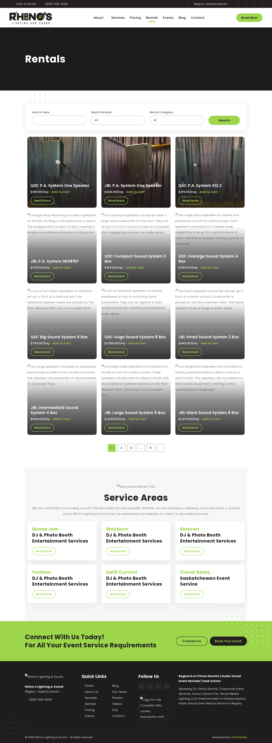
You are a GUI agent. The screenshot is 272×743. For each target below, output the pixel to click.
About (98, 17)
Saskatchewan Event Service (205, 578)
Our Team (119, 692)
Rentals (152, 17)
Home (89, 686)
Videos (117, 704)
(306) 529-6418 (56, 4)
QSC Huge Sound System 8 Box (135, 337)
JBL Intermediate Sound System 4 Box (54, 410)
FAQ (115, 710)
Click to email (25, 4)
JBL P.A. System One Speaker (133, 185)
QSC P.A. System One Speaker (60, 185)
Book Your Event (228, 641)
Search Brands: (101, 112)
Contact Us (191, 641)
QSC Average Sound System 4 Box (208, 259)
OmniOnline (239, 737)
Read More (44, 551)
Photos (117, 698)
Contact (197, 17)
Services (118, 17)
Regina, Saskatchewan (210, 4)
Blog (182, 17)
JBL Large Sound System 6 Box (135, 412)
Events (168, 17)
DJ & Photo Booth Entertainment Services (60, 535)
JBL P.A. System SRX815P (55, 261)
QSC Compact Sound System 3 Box (135, 259)
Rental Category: (162, 112)
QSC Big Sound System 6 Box (59, 337)
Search (224, 120)
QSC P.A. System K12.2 (200, 185)
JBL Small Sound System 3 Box (208, 337)
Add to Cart (61, 192)
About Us (91, 692)
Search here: (41, 112)
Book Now (249, 17)
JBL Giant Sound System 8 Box (208, 412)
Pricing (135, 17)
